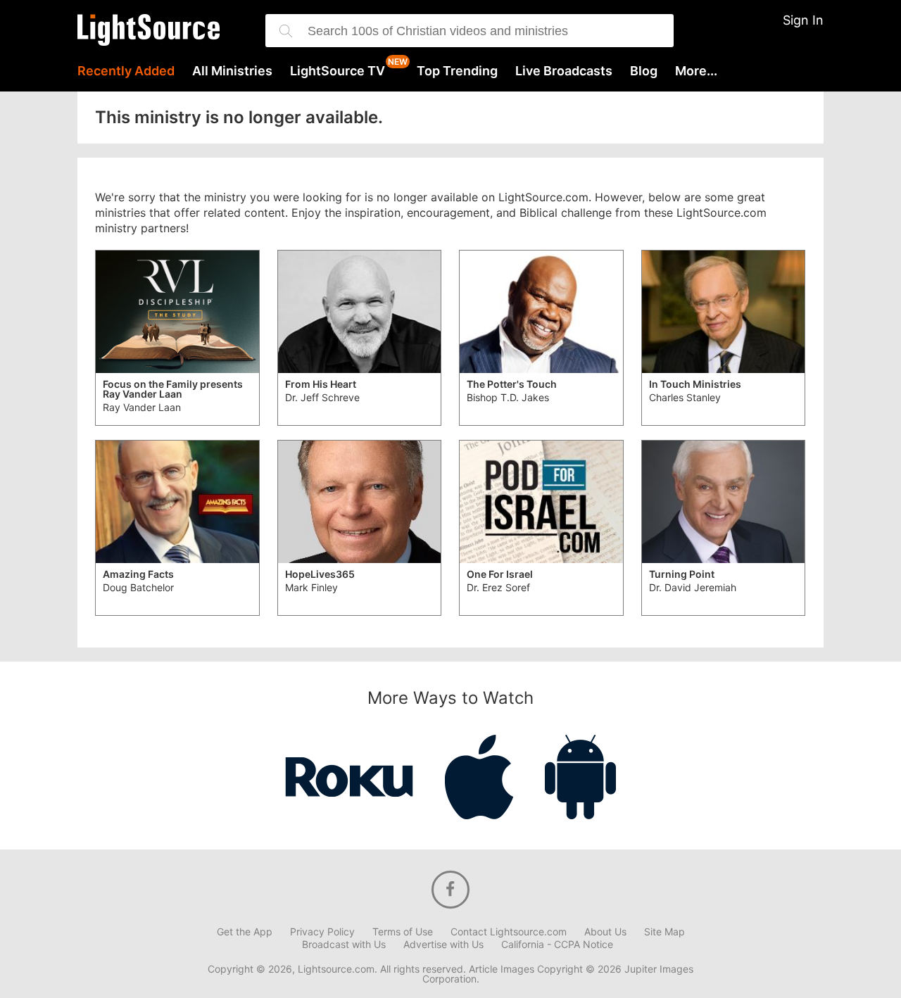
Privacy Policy (322, 932)
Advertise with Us (443, 944)
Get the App (244, 932)
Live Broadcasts (563, 71)
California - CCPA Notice (557, 944)
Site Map (664, 932)
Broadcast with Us (344, 944)
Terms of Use (402, 932)
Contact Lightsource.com (508, 932)
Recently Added (126, 71)
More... (696, 71)
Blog (643, 71)
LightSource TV (337, 71)
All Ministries (232, 71)
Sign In (803, 20)
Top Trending (457, 71)
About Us (605, 932)
